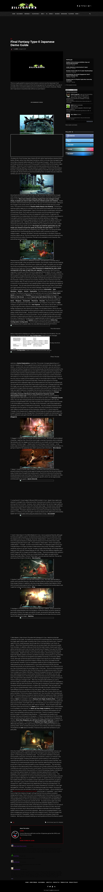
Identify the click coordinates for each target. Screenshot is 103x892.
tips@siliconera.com (54, 890)
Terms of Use (64, 882)
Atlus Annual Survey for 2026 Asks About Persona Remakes (78, 101)
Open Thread (33, 882)
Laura (16, 49)
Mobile (51, 13)
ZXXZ (72, 105)
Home (13, 13)
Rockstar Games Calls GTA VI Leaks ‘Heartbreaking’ (79, 70)
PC (47, 13)
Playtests (71, 13)
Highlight (61, 822)
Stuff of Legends (75, 94)
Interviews (64, 13)
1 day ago (72, 118)
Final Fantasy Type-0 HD (53, 822)
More (76, 13)
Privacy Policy (73, 882)
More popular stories (71, 85)
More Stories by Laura (27, 840)
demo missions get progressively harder (25, 791)
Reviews (57, 13)
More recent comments (71, 125)
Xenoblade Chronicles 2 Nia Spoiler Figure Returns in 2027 (77, 110)
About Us (49, 882)
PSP (11, 38)
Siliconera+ (20, 13)
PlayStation (35, 13)
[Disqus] (37, 861)
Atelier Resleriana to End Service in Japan (77, 67)
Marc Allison (74, 114)
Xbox (42, 13)
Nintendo (27, 13)
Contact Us (56, 882)
